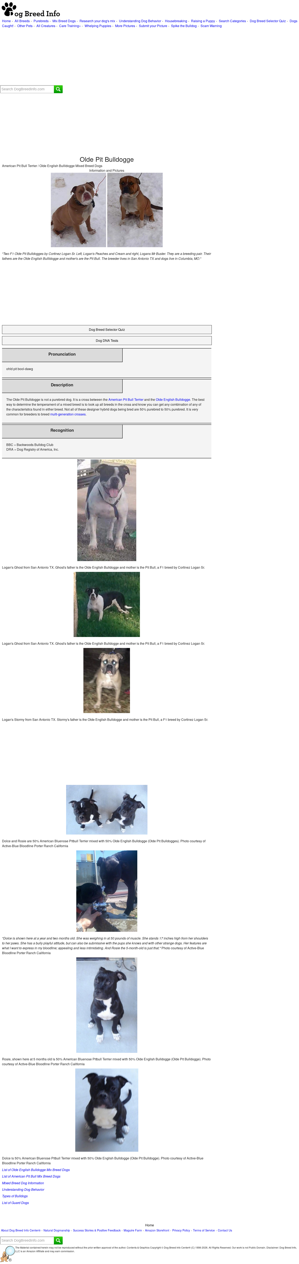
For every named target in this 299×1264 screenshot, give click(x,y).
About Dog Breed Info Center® (20, 1230)
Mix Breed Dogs (64, 21)
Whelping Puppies (98, 25)
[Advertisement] (122, 56)
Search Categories (232, 21)
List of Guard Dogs (15, 1202)
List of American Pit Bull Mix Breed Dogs (31, 1176)
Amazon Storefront (157, 1230)
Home (6, 21)
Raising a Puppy (203, 21)
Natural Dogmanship (57, 1230)
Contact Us (225, 1230)
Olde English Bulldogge (173, 399)
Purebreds (41, 21)
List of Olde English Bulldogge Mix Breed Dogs (36, 1169)
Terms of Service (204, 1230)
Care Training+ (70, 25)
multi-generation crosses (68, 414)
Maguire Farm (133, 1230)
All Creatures (45, 25)
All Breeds (22, 21)
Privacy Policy (181, 1230)
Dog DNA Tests (107, 340)
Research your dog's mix (97, 21)
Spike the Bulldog (184, 25)
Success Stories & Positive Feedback (97, 1230)
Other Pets (25, 25)
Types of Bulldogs (15, 1196)
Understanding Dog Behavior (140, 21)
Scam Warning (211, 25)
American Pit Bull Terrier (125, 399)
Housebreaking (176, 21)
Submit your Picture (153, 25)
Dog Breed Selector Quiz (268, 21)
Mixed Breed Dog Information (23, 1183)
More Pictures (125, 25)
